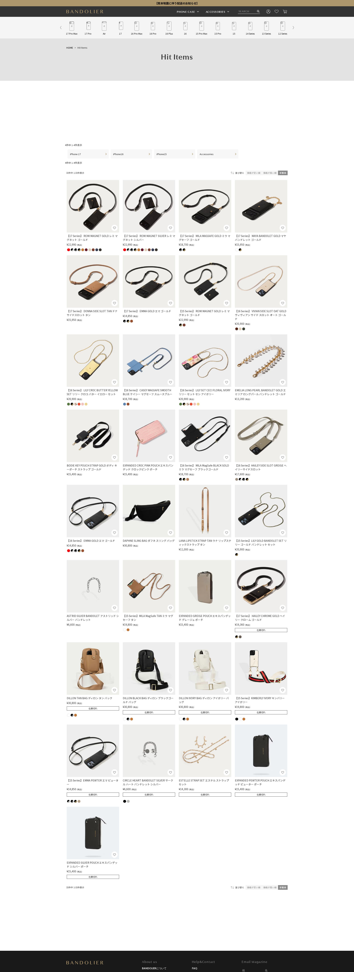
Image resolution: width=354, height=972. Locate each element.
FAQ (194, 968)
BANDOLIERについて (154, 968)
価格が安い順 (253, 172)
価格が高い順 (270, 172)
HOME (69, 47)
